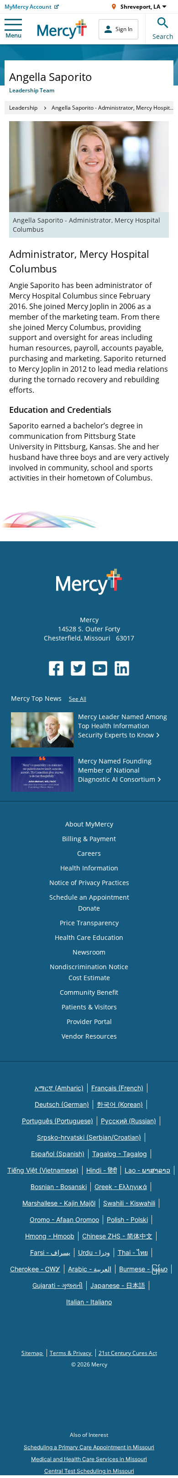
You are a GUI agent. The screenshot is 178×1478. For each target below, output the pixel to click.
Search (162, 36)
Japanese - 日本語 (117, 1285)
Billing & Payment (89, 838)
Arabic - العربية (89, 1269)
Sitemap (32, 1353)
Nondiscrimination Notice (89, 966)
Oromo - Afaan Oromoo (64, 1219)
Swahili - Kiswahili (129, 1203)
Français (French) (117, 1088)
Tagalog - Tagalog (119, 1154)
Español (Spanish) (57, 1154)
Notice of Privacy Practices (89, 882)
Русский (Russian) (128, 1121)
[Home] (62, 29)
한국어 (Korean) (120, 1104)
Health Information (89, 868)
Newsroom (89, 952)
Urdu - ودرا (94, 1252)
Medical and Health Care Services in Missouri (89, 1459)
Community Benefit (89, 992)
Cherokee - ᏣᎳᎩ (35, 1269)
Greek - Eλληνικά (120, 1186)
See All (77, 699)
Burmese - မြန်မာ (143, 1269)
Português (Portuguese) (57, 1121)
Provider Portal (89, 1021)
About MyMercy (89, 824)
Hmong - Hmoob (49, 1236)
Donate (89, 908)
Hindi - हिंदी (101, 1170)
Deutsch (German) (62, 1104)
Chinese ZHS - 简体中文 (117, 1236)
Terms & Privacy (71, 1353)
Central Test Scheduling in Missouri (89, 1470)
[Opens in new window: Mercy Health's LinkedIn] (122, 668)
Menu (13, 35)
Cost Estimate (89, 977)
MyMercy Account (28, 7)
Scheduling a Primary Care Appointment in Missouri (89, 1447)
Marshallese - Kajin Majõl (58, 1203)
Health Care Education (89, 937)
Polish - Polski (127, 1219)
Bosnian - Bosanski (59, 1186)
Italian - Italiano (89, 1302)
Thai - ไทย (133, 1252)
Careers (89, 853)
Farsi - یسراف (50, 1252)
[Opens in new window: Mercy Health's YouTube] (100, 668)
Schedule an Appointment (89, 897)
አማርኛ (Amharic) (59, 1088)
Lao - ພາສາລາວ (147, 1170)
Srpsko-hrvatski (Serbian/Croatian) (89, 1137)
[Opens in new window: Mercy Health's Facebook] (56, 668)
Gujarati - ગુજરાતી (57, 1285)
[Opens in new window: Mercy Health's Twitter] (78, 668)
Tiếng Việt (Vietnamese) (43, 1170)
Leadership (23, 108)
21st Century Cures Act (128, 1353)
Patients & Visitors (89, 1007)
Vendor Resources (89, 1036)
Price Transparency (89, 922)
